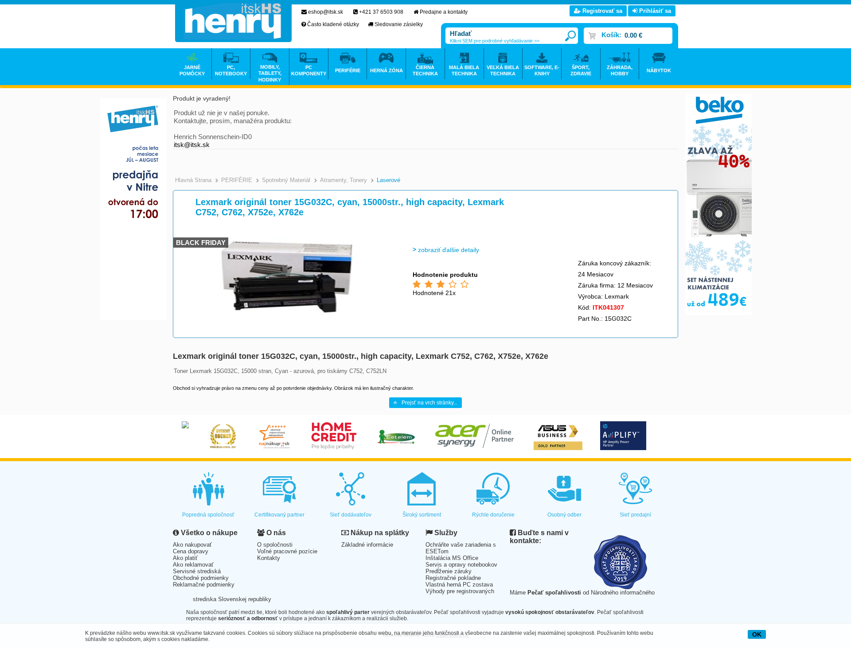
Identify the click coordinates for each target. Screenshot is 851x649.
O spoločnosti (275, 544)
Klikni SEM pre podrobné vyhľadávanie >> (494, 40)
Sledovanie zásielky (399, 24)
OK (756, 634)
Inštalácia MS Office (452, 558)
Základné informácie (367, 544)
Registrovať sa (601, 11)
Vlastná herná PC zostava (459, 584)
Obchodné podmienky (201, 578)
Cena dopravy (190, 551)
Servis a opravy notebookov (461, 564)
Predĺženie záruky (449, 571)
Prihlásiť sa (654, 11)
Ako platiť (185, 558)
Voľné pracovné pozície (287, 551)
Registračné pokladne (453, 578)
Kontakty (268, 558)
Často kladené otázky (333, 24)
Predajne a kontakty (444, 12)
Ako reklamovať (193, 564)
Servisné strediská (197, 571)
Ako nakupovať (192, 544)
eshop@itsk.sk (325, 12)
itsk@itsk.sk (192, 144)
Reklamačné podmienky (203, 584)
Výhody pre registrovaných (460, 591)
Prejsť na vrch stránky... (429, 403)
